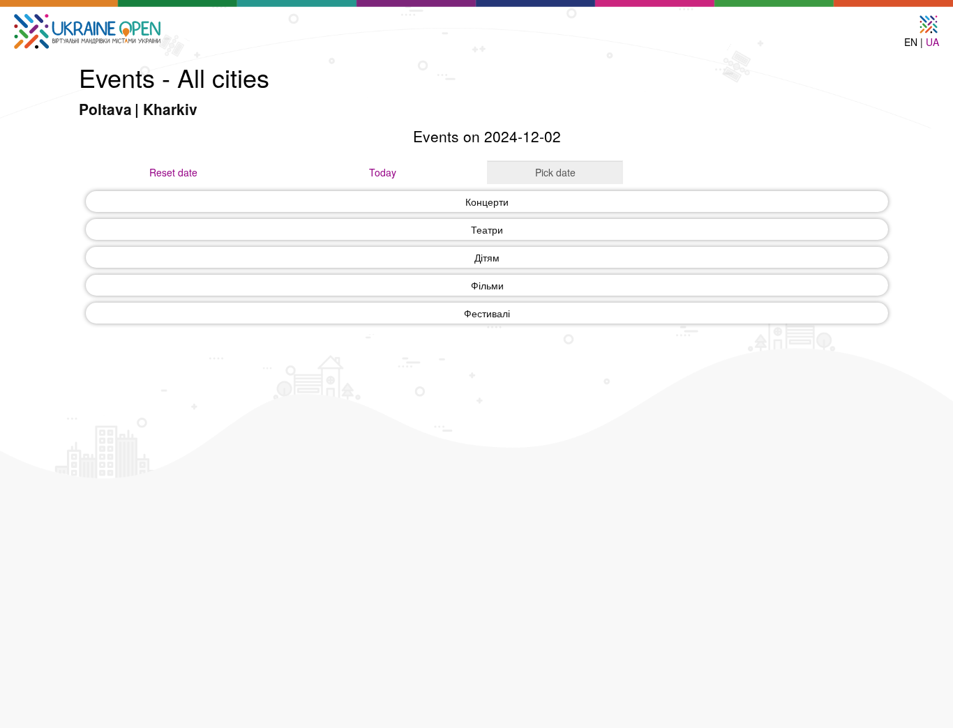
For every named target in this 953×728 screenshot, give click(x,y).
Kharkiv (170, 108)
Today (382, 172)
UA (932, 42)
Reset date (173, 172)
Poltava (105, 108)
